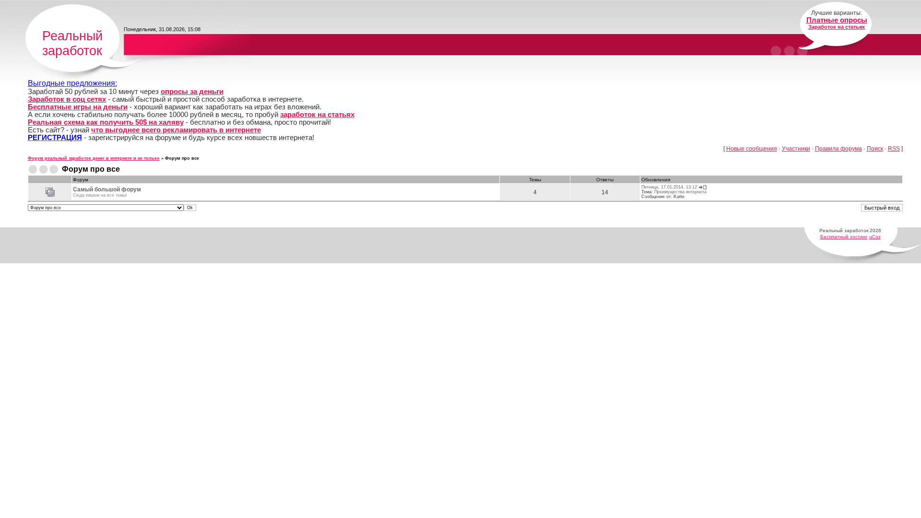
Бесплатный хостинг (844, 236)
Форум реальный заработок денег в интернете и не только (94, 158)
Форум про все (182, 158)
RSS (894, 148)
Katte (679, 196)
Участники (796, 148)
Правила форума (838, 148)
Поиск (875, 148)
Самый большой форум (107, 189)
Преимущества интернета (680, 191)
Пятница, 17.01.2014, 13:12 (669, 187)
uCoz (875, 236)
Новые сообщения (751, 148)
